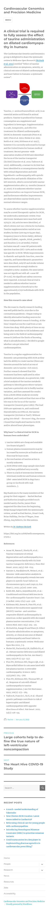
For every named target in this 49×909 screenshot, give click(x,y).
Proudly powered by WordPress (19, 904)
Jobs (6, 887)
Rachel (10, 719)
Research (8, 870)
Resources (9, 882)
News (6, 876)
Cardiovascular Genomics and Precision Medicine (24, 10)
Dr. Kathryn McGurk (22, 527)
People (7, 864)
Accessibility (10, 893)
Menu (8, 20)
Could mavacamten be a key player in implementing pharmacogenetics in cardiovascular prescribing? (23, 843)
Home (7, 858)
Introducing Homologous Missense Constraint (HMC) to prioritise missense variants (25, 832)
